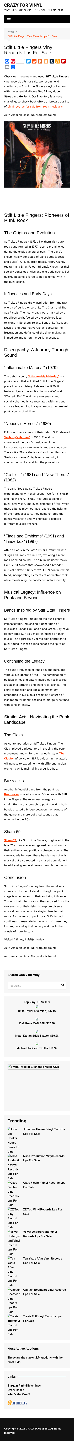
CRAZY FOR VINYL (23, 5)
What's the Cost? (19, 1394)
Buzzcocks (11, 794)
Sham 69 (10, 840)
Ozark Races (16, 1389)
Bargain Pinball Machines (24, 1385)
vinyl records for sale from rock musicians (35, 106)
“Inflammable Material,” (43, 376)
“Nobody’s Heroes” (17, 437)
